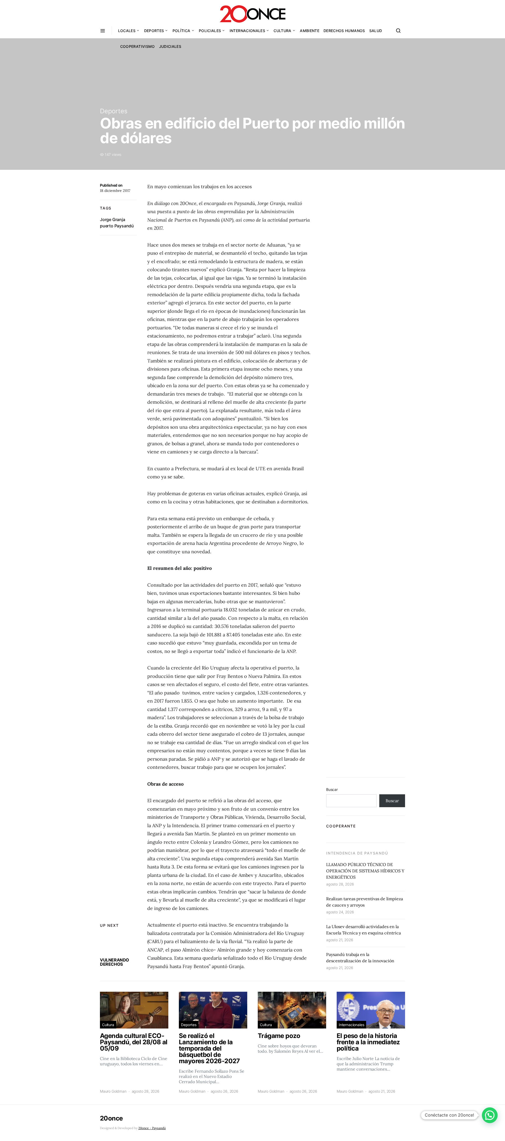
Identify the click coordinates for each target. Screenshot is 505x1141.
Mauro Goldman (113, 1091)
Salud (375, 30)
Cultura (282, 30)
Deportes (154, 30)
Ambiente (309, 30)
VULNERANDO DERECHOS (114, 962)
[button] (490, 1115)
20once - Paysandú (152, 1128)
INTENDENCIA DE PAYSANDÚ (357, 853)
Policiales (210, 30)
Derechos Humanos (344, 30)
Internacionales (247, 30)
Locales (126, 30)
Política (181, 30)
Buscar (332, 789)
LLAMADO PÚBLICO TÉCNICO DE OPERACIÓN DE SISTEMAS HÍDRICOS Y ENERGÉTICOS (365, 871)
